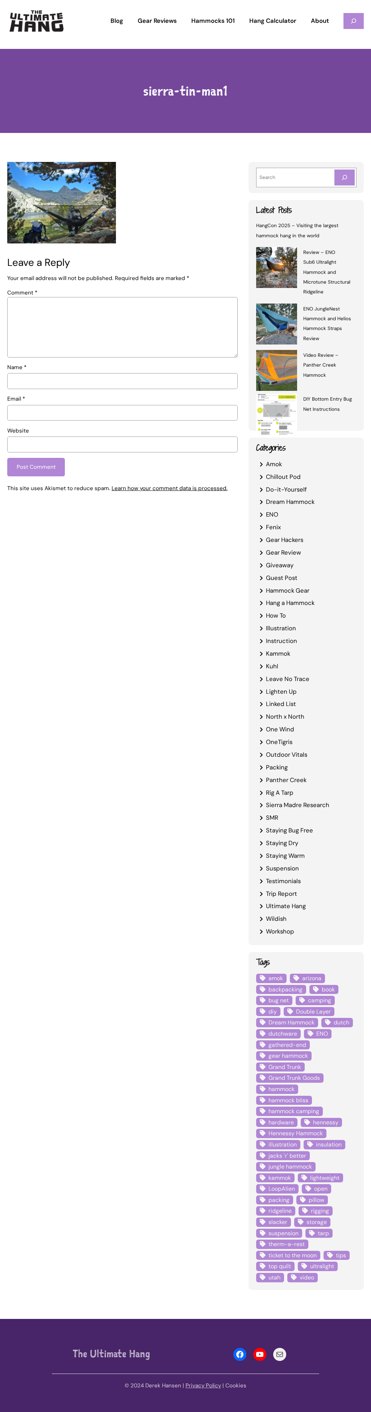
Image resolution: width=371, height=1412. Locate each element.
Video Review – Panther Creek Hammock (320, 365)
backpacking (285, 989)
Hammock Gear (287, 590)
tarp (323, 1233)
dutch (341, 1022)
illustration (282, 1144)
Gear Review (283, 552)
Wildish (276, 919)
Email (16, 398)
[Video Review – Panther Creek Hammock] (276, 371)
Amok (274, 464)
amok (275, 978)
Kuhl (272, 666)
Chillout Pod (283, 477)
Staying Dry (282, 843)
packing (278, 1200)
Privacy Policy (203, 1385)
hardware (281, 1122)
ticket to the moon (292, 1255)
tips (341, 1255)
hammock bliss (288, 1100)
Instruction (281, 641)
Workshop (280, 931)
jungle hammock (290, 1166)
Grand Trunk (284, 1067)
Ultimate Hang (286, 906)
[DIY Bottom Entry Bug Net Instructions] (276, 415)
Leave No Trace (287, 679)
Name (16, 367)
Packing (277, 767)
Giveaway (279, 565)
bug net (278, 1000)
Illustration (281, 628)
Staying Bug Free (289, 830)
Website (18, 430)
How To (276, 615)
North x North (285, 716)
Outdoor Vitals (286, 755)
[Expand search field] (353, 21)
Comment (22, 292)
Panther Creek (286, 780)
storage (317, 1222)
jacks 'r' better (287, 1156)
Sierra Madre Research (297, 805)
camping (319, 1000)
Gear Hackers (284, 540)
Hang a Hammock (290, 603)
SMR (272, 818)
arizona (311, 978)
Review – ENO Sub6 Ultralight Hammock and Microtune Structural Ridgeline (326, 272)
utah (274, 1277)
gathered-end (287, 1045)
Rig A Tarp (279, 793)
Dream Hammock (290, 502)
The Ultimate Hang (111, 1354)
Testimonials (283, 881)
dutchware (282, 1033)
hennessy (325, 1122)
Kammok (278, 653)
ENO (272, 514)
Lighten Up (281, 691)
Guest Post (281, 578)
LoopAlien (281, 1188)
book (328, 989)
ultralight (322, 1266)
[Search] (344, 177)
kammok (279, 1178)
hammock (281, 1089)
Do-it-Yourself (286, 489)
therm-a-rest (286, 1244)
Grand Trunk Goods (294, 1078)
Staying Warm (285, 856)
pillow (316, 1200)
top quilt (279, 1266)
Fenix (273, 527)
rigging (320, 1211)
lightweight (324, 1178)
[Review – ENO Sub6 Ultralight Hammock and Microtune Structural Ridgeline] (276, 268)
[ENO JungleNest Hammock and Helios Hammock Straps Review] (276, 325)
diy (272, 1011)
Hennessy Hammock (295, 1133)
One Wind (280, 729)
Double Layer (313, 1011)
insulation (329, 1144)
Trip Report (281, 894)
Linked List (281, 704)
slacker (277, 1222)
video (307, 1277)
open (321, 1188)
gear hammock (288, 1056)
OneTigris (279, 742)
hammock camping (293, 1111)
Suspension (282, 868)
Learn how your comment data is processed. (170, 488)
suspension (283, 1233)
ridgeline (280, 1211)
